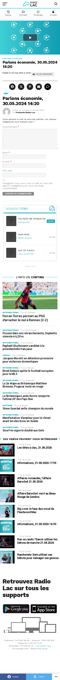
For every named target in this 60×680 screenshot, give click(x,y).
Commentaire (11, 127)
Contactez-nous (43, 646)
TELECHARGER (43, 74)
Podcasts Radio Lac (25, 112)
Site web (7, 170)
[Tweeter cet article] (20, 86)
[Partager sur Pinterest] (29, 86)
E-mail (7, 161)
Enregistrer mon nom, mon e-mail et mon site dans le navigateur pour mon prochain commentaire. (27, 186)
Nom (6, 152)
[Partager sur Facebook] (12, 86)
